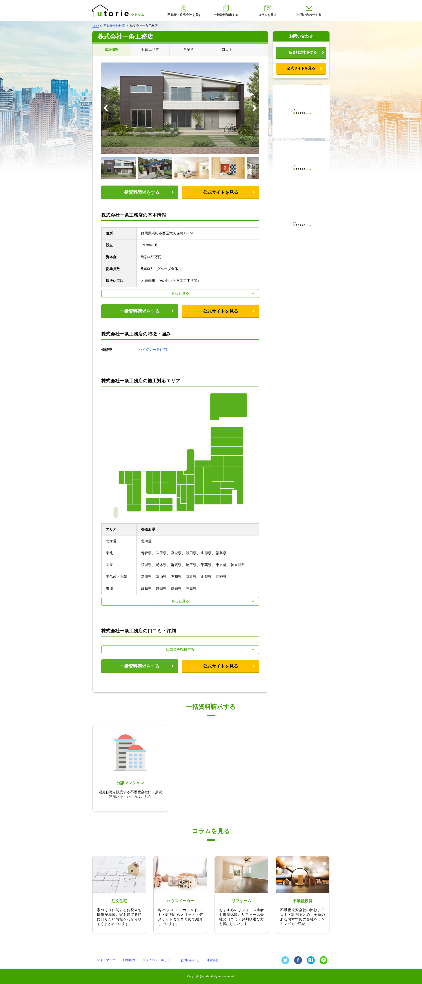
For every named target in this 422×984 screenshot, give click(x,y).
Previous (106, 108)
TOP (95, 26)
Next (255, 108)
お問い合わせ (190, 960)
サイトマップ (106, 960)
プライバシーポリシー (157, 960)
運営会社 (213, 960)
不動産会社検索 (114, 26)
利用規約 (129, 960)
